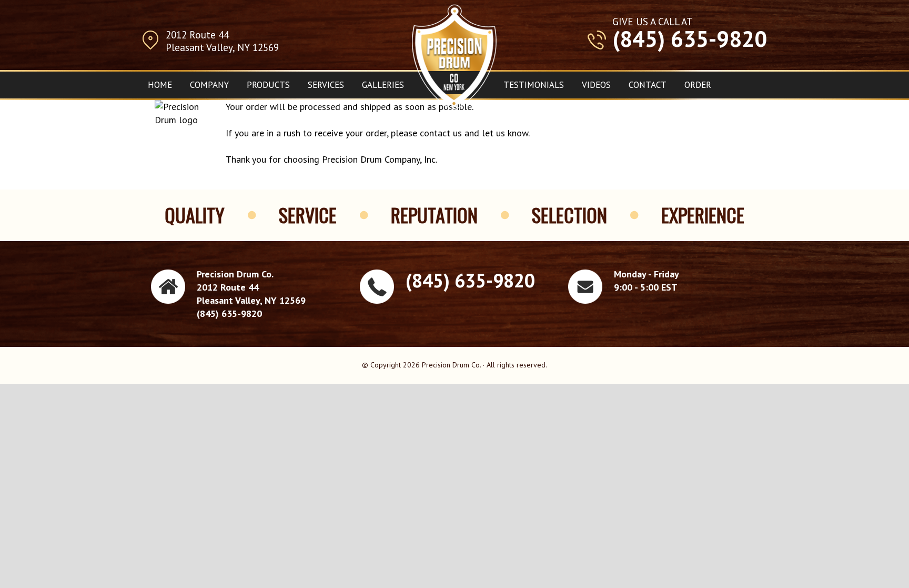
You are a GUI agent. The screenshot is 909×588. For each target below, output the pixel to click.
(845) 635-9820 (689, 39)
